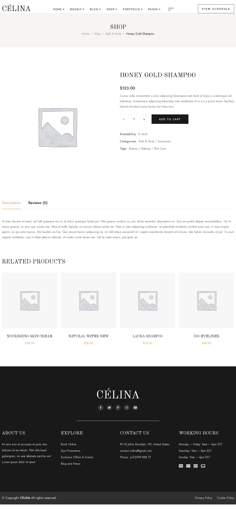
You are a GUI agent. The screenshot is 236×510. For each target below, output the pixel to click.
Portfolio (131, 9)
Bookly (76, 9)
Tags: (124, 148)
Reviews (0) (38, 203)
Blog (94, 9)
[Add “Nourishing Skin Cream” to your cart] (10, 306)
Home (57, 9)
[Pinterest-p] (118, 408)
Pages (153, 9)
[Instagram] (127, 408)
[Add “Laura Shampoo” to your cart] (128, 306)
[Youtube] (135, 408)
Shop (111, 9)
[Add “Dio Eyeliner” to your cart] (187, 306)
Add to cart (170, 119)
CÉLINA (25, 498)
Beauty (133, 148)
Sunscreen (164, 141)
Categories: (129, 141)
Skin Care (160, 148)
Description (11, 203)
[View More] (10, 315)
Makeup (146, 148)
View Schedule (216, 9)
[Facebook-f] (101, 408)
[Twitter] (109, 408)
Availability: (128, 134)
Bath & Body (113, 34)
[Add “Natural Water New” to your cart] (69, 306)
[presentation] (3, 310)
